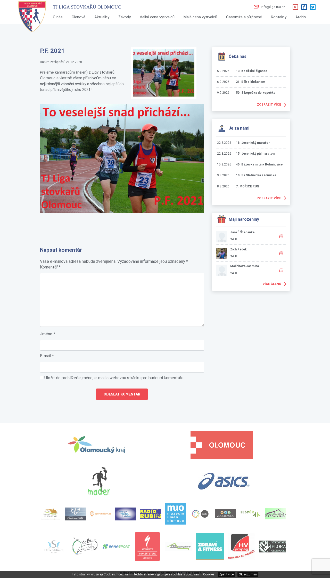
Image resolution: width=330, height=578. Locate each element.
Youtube (295, 7)
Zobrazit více (269, 104)
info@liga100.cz (273, 7)
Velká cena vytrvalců (157, 17)
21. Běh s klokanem (250, 82)
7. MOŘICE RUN (247, 186)
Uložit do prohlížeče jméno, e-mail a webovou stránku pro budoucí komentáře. (114, 377)
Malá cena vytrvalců (200, 17)
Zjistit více (226, 574)
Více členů (272, 284)
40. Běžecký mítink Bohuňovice (259, 164)
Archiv (300, 17)
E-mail (47, 355)
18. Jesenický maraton (253, 143)
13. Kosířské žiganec (251, 71)
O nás (58, 17)
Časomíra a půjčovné (244, 17)
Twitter (313, 7)
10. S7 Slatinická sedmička (256, 175)
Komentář (50, 267)
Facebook (304, 7)
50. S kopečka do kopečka (255, 92)
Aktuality (101, 17)
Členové (78, 17)
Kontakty (278, 17)
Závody (124, 17)
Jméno (47, 333)
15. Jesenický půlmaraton (255, 153)
